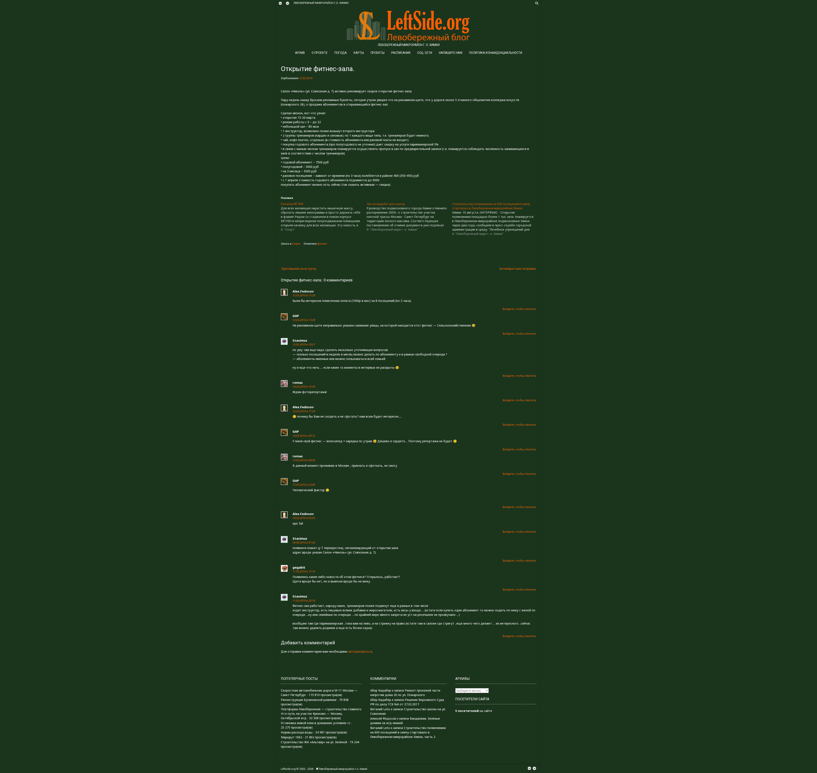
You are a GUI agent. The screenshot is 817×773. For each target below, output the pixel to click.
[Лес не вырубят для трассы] (409, 217)
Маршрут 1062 (291, 737)
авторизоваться (360, 651)
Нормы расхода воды (297, 732)
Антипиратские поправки (517, 269)
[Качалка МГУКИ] (324, 217)
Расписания (400, 52)
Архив (300, 52)
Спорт (296, 243)
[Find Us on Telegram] (287, 3)
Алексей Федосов (383, 718)
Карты (359, 52)
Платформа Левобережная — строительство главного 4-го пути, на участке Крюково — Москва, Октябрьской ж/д (321, 713)
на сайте (473, 711)
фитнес (322, 243)
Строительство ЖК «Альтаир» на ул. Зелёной (314, 742)
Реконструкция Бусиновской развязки (308, 700)
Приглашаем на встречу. (299, 269)
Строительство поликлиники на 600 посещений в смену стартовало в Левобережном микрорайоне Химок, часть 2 (408, 732)
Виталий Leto (380, 709)
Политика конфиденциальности (495, 52)
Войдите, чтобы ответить (519, 309)
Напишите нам (450, 52)
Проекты (377, 52)
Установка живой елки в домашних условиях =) (315, 723)
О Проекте (320, 52)
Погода (340, 52)
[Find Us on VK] (280, 3)
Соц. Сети (424, 52)
